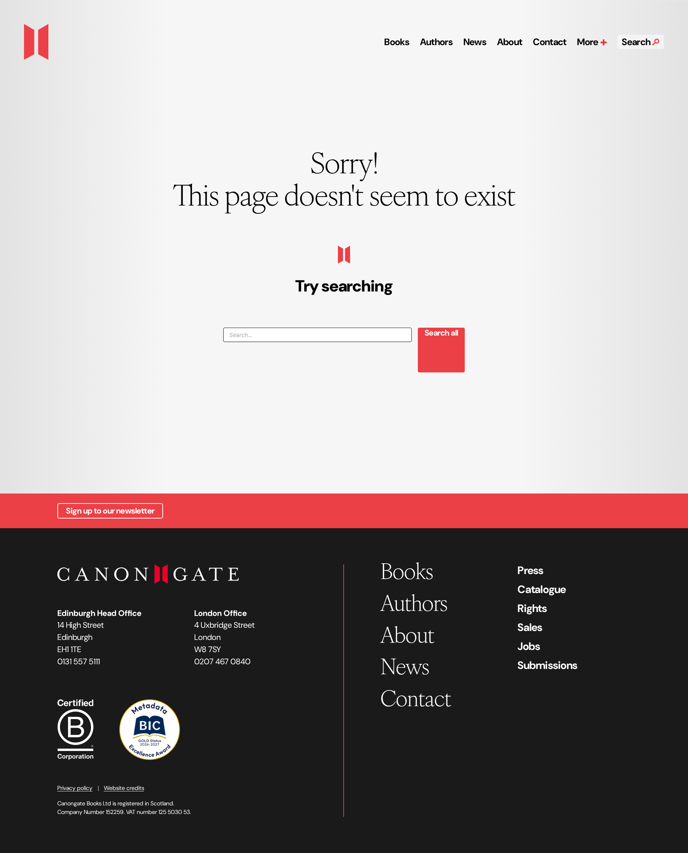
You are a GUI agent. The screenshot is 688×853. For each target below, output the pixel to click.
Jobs (528, 646)
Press (530, 570)
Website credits (124, 788)
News (474, 42)
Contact (549, 42)
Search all (441, 333)
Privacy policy (74, 788)
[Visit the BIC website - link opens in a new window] (149, 729)
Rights (532, 608)
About (509, 42)
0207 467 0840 (222, 661)
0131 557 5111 (78, 661)
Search (637, 42)
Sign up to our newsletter (110, 511)
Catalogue (541, 589)
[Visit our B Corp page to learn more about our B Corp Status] (75, 729)
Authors (436, 42)
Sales (529, 627)
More (588, 42)
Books (396, 42)
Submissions (547, 665)
